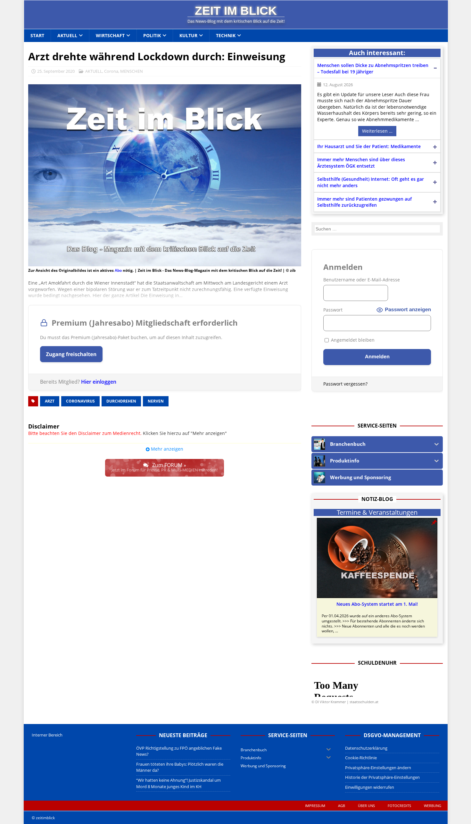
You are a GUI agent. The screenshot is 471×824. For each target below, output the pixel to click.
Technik (226, 35)
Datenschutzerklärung (366, 748)
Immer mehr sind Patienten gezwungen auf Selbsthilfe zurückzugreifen (364, 202)
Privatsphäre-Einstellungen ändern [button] (378, 767)
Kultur (188, 35)
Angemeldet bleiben (352, 340)
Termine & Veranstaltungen (377, 512)
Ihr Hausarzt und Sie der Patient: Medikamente (369, 146)
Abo (118, 270)
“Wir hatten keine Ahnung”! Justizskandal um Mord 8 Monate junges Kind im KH (178, 783)
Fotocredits (399, 805)
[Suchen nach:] (377, 229)
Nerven (156, 401)
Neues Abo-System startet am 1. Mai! (377, 604)
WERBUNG (432, 805)
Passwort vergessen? (345, 384)
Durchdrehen (121, 401)
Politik (152, 35)
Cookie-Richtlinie (361, 758)
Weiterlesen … (377, 131)
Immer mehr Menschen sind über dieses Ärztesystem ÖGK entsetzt (361, 162)
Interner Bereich (47, 735)
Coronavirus (80, 401)
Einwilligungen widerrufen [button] (369, 787)
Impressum (315, 805)
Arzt (49, 401)
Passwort (333, 310)
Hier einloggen (98, 381)
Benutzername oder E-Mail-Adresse (361, 280)
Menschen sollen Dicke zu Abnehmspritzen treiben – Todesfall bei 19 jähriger (372, 68)
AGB (341, 805)
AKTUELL (93, 71)
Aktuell (67, 35)
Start (37, 35)
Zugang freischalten (71, 354)
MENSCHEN (131, 71)
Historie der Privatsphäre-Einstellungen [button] (382, 777)
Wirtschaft (110, 35)
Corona (111, 71)
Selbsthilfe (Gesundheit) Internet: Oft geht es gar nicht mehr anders (370, 182)
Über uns (366, 805)
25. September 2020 (56, 71)
